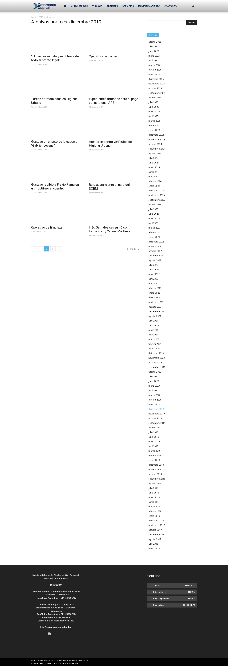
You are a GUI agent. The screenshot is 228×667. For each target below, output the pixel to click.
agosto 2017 (154, 539)
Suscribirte (189, 605)
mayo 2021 (154, 329)
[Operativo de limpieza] (56, 211)
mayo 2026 (154, 55)
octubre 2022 (155, 250)
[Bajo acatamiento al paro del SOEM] (114, 168)
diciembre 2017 (156, 520)
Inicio (33, 17)
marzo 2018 (154, 506)
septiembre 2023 (156, 199)
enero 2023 (154, 237)
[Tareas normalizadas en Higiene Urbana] (56, 82)
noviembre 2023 (156, 195)
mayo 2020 (154, 385)
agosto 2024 (154, 153)
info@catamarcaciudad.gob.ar (56, 627)
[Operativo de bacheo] (114, 40)
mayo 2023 (154, 218)
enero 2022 (154, 292)
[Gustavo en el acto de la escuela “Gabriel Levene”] (56, 125)
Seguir (191, 592)
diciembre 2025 (156, 78)
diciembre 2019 (156, 408)
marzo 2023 (154, 227)
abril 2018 (153, 501)
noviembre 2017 (156, 525)
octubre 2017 (155, 529)
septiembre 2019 (156, 422)
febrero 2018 (154, 511)
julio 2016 (153, 543)
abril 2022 (153, 278)
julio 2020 (153, 376)
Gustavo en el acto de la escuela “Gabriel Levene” (54, 143)
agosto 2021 (154, 316)
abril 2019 (153, 446)
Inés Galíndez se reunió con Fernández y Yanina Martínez (109, 229)
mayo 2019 (154, 441)
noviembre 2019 (156, 413)
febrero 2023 (154, 232)
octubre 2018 (155, 474)
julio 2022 (153, 264)
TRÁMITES (112, 6)
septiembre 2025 (156, 92)
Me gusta (190, 585)
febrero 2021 (154, 343)
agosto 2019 (154, 427)
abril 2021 (153, 334)
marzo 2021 (154, 339)
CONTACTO (170, 6)
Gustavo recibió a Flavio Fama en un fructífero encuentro (55, 186)
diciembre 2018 (156, 464)
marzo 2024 (154, 176)
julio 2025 (153, 102)
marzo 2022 (154, 283)
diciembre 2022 (156, 241)
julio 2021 (153, 320)
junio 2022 (153, 269)
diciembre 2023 (156, 190)
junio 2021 (153, 325)
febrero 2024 (154, 181)
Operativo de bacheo (103, 56)
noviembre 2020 (156, 357)
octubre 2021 (155, 306)
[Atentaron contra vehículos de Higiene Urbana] (114, 125)
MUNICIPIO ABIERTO (149, 6)
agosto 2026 (154, 41)
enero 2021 (154, 348)
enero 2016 (154, 548)
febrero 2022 (154, 288)
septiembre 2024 (156, 148)
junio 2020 (153, 381)
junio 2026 (153, 51)
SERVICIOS (128, 6)
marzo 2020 (154, 395)
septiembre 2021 (156, 311)
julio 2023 (153, 209)
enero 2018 (154, 515)
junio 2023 (153, 213)
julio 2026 (153, 46)
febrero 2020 (154, 399)
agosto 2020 (154, 371)
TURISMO (97, 6)
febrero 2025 (154, 125)
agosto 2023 (154, 204)
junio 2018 (153, 492)
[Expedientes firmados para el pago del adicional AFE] (114, 82)
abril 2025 (153, 116)
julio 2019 (153, 432)
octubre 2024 (155, 144)
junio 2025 (153, 106)
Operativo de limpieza (47, 227)
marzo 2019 (154, 450)
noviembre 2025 (156, 83)
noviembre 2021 (156, 302)
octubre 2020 (155, 362)
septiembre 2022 (156, 255)
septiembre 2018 (156, 478)
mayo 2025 (154, 111)
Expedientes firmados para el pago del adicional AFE (113, 101)
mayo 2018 (154, 497)
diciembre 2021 (156, 297)
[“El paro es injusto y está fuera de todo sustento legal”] (56, 40)
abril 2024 (153, 171)
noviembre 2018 (156, 469)
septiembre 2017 (156, 534)
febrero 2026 (154, 69)
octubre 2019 (155, 418)
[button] (193, 6)
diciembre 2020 (156, 353)
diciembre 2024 (156, 134)
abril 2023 (153, 223)
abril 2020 (153, 390)
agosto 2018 (154, 483)
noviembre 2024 (156, 139)
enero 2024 (154, 185)
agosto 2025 (154, 97)
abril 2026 (153, 60)
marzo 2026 (154, 65)
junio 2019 (153, 436)
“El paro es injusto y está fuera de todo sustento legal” (55, 58)
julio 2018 (153, 487)
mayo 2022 (154, 274)
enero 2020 (154, 404)
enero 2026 (154, 74)
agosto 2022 (154, 260)
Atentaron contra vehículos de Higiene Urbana (110, 143)
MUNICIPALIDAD (79, 6)
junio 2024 (153, 162)
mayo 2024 (154, 167)
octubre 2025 (155, 88)
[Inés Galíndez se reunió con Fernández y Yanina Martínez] (114, 211)
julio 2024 (153, 157)
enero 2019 (154, 460)
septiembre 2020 (156, 367)
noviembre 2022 (156, 246)
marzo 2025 (154, 120)
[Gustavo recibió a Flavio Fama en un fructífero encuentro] (56, 168)
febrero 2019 (154, 455)
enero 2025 (154, 130)
